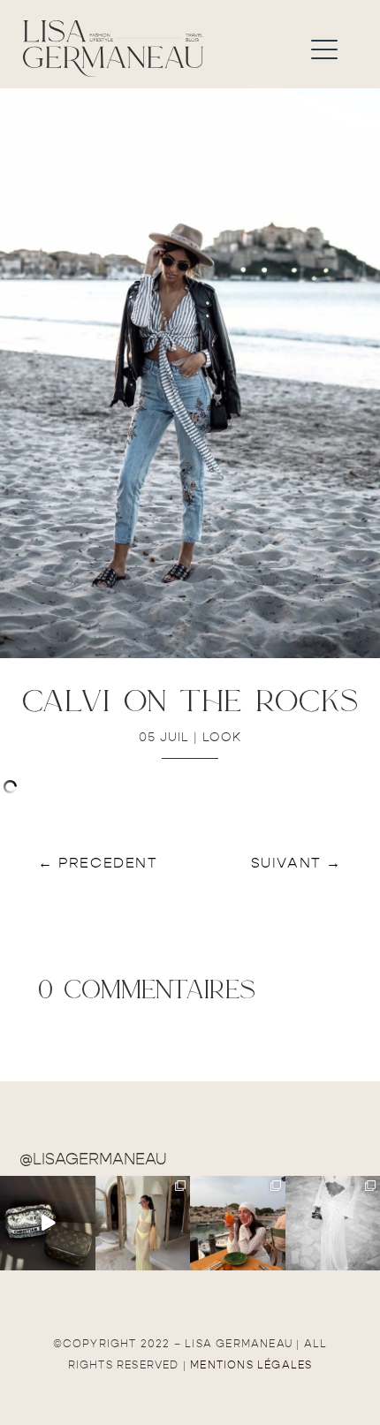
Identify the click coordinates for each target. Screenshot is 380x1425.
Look (221, 737)
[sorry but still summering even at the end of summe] (237, 1223)
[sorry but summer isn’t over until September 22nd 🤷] (47, 1223)
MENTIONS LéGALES (251, 1365)
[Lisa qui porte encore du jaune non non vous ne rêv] (143, 1223)
